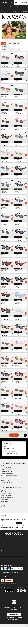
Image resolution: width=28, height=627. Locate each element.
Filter (4, 43)
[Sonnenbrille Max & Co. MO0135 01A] (7, 231)
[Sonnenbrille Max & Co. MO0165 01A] (20, 199)
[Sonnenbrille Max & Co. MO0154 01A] (20, 247)
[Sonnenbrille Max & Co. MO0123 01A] (20, 231)
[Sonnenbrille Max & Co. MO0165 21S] (20, 405)
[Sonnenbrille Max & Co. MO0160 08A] (7, 215)
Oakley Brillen (4, 491)
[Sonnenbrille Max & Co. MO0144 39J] (20, 358)
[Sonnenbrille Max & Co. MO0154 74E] (7, 199)
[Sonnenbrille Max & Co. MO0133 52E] (7, 294)
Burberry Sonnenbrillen (7, 482)
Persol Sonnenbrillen (6, 469)
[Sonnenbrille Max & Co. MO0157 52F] (20, 373)
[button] (7, 2)
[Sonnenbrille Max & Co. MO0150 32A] (20, 104)
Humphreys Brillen (6, 493)
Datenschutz (12, 617)
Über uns (3, 543)
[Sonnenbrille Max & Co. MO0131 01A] (7, 278)
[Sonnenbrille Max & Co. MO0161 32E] (20, 389)
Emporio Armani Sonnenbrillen (9, 475)
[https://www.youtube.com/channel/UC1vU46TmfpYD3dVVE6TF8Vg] (24, 590)
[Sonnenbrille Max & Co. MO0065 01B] (20, 57)
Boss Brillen (4, 503)
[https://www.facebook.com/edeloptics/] (18, 590)
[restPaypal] (13, 568)
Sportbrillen (23, 11)
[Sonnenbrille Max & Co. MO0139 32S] (7, 358)
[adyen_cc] (2, 568)
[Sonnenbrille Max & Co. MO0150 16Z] (20, 342)
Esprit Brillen (4, 506)
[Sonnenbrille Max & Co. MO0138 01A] (20, 278)
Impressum (19, 617)
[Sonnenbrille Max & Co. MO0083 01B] (20, 136)
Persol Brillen (4, 499)
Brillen (15, 11)
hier (22, 527)
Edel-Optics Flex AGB (14, 619)
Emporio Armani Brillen (7, 497)
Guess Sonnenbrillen (6, 479)
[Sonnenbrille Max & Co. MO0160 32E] (7, 342)
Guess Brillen (4, 501)
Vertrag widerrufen (13, 614)
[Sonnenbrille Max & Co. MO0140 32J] (7, 389)
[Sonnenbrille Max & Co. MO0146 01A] (7, 247)
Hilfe (2, 558)
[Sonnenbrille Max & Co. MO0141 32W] (7, 168)
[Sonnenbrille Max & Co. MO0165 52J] (7, 326)
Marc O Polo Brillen (6, 495)
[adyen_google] (21, 568)
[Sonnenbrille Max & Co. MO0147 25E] (7, 421)
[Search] (10, 7)
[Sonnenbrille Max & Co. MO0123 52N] (20, 215)
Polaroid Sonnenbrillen (7, 473)
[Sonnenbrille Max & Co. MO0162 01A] (7, 373)
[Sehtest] (3, 7)
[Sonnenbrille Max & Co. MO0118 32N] (20, 89)
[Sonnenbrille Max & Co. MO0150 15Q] (7, 73)
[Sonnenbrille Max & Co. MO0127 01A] (20, 168)
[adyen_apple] (17, 568)
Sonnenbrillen (5, 11)
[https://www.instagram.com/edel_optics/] (21, 590)
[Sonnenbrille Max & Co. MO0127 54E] (20, 263)
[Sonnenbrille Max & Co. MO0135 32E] (7, 120)
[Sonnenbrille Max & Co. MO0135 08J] (7, 104)
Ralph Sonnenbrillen (6, 480)
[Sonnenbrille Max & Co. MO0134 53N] (7, 310)
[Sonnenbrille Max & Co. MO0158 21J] (20, 152)
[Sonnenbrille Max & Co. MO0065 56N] (20, 73)
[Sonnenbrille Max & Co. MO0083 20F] (7, 57)
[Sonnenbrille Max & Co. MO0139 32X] (20, 310)
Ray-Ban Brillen (5, 490)
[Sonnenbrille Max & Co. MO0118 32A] (7, 183)
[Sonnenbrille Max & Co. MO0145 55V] (20, 326)
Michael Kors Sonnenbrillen (8, 477)
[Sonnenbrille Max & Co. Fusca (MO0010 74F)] (7, 89)
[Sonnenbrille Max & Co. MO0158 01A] (20, 183)
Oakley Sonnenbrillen (6, 467)
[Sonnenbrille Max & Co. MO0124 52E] (7, 136)
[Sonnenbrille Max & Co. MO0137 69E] (7, 263)
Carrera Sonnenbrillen (6, 471)
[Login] (17, 7)
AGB (7, 617)
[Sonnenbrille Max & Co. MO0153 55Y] (20, 421)
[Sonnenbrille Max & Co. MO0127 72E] (20, 120)
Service (3, 551)
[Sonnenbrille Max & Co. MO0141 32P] (7, 405)
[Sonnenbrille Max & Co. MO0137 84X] (20, 294)
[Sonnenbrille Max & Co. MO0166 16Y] (7, 152)
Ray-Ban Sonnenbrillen (7, 465)
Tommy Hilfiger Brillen (7, 505)
